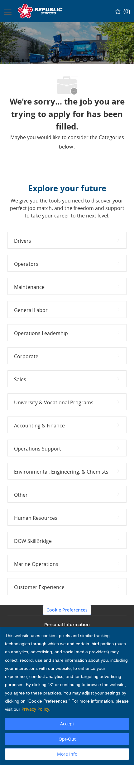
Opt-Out (67, 739)
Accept (67, 724)
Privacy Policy (35, 709)
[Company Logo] (41, 11)
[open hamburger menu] (8, 11)
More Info (67, 754)
